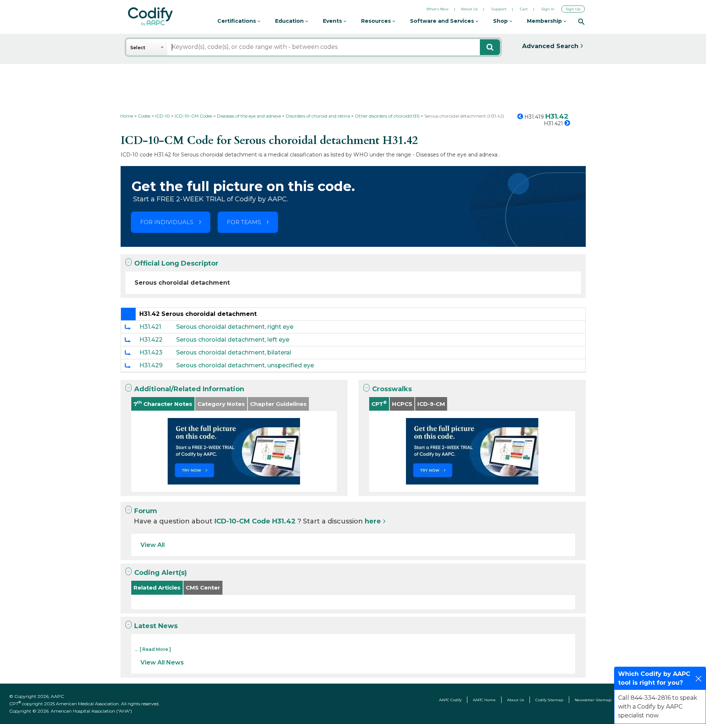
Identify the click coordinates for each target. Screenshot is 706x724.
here (373, 521)
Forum (145, 511)
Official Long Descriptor (176, 263)
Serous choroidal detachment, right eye (234, 326)
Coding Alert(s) (160, 573)
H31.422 (151, 339)
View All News (162, 662)
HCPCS (402, 403)
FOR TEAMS (244, 222)
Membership (545, 21)
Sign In (548, 9)
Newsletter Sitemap (593, 700)
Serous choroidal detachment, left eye (232, 339)
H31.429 (151, 365)
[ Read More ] (155, 649)
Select (137, 47)
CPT (379, 403)
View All (152, 544)
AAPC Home (484, 700)
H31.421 (150, 326)
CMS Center (203, 587)
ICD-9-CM (431, 403)
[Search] (581, 21)
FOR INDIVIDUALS (166, 222)
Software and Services (442, 21)
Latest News (156, 626)
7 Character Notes (162, 403)
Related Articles (157, 587)
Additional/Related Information (189, 389)
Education (290, 21)
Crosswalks (392, 389)
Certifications (237, 21)
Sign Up (573, 9)
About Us (469, 9)
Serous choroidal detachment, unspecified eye (245, 365)
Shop (501, 21)
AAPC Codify (450, 700)
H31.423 (151, 352)
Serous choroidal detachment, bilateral (233, 352)
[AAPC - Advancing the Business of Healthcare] (150, 16)
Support (498, 9)
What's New (437, 9)
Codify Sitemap (549, 700)
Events (333, 21)
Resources (376, 21)
